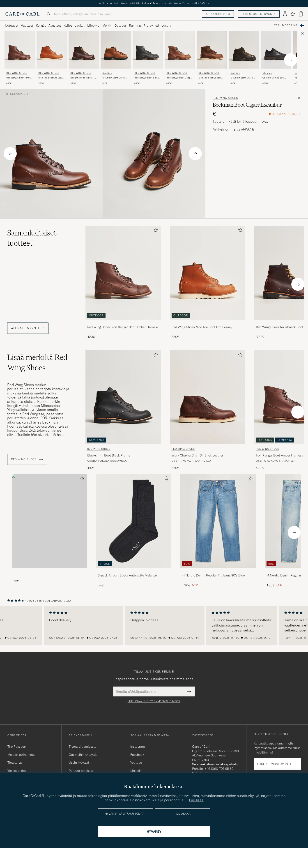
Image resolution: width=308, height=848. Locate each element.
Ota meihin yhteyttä (83, 755)
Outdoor (120, 25)
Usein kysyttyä (79, 762)
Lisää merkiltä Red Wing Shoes (37, 362)
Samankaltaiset (31, 238)
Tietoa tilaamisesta (83, 746)
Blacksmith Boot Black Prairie (108, 455)
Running (135, 25)
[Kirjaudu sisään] (285, 14)
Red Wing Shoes (16, 72)
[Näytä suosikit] (292, 14)
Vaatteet (27, 25)
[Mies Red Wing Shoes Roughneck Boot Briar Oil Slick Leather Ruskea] (84, 50)
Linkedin (136, 771)
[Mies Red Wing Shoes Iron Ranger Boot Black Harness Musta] (148, 50)
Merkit (106, 25)
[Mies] (49, 521)
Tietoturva (14, 762)
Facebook (137, 755)
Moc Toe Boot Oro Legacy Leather (51, 77)
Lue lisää (196, 800)
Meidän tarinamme (20, 755)
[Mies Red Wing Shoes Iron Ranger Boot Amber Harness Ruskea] (20, 50)
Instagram (137, 746)
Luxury (166, 25)
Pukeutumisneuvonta (258, 14)
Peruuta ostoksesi (81, 771)
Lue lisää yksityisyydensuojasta (154, 701)
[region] (154, 625)
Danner (107, 72)
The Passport (16, 746)
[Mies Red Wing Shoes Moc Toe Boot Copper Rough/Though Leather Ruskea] (212, 50)
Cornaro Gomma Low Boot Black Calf (273, 77)
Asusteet (54, 25)
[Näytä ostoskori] (300, 13)
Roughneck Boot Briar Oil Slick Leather (83, 77)
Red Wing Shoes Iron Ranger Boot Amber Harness (123, 327)
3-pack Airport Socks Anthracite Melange (127, 575)
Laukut (80, 25)
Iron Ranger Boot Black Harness (146, 77)
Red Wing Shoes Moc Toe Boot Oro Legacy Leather (202, 327)
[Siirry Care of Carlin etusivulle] (22, 14)
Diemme (267, 72)
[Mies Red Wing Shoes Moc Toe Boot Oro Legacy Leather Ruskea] (52, 50)
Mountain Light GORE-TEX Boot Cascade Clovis (115, 77)
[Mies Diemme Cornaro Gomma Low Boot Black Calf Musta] (276, 50)
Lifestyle (93, 25)
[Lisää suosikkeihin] (155, 231)
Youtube (136, 762)
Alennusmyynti (16, 94)
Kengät (41, 25)
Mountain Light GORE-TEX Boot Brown (242, 77)
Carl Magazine (285, 25)
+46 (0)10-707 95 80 (219, 769)
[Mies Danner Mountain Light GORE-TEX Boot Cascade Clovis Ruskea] (116, 50)
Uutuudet (11, 25)
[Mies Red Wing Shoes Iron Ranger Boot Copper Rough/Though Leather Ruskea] (180, 50)
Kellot (68, 25)
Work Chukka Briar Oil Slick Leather (197, 455)
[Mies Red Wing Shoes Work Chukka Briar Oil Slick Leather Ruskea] (207, 397)
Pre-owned (151, 25)
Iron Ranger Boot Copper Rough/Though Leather (179, 77)
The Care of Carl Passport (154, 3)
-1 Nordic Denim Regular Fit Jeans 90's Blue (213, 575)
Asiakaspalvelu (218, 14)
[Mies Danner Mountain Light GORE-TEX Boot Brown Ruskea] (244, 50)
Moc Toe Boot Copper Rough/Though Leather (210, 77)
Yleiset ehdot (16, 771)
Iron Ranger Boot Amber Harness (18, 77)
